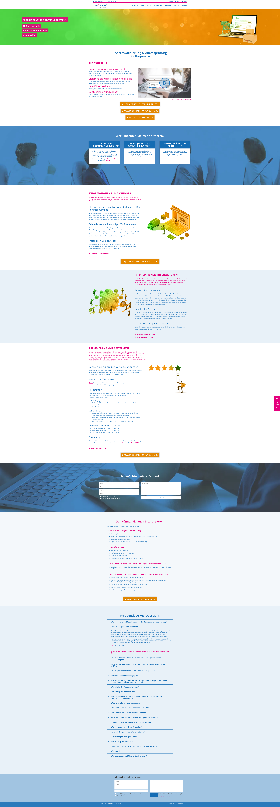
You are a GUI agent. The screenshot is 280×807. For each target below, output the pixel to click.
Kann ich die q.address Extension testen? (128, 732)
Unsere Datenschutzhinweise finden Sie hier (170, 796)
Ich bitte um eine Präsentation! (110, 498)
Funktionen (158, 6)
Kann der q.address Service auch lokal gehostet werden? (134, 717)
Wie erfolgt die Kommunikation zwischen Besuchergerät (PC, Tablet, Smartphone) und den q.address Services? (139, 681)
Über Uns (135, 6)
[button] (137, 622)
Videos (149, 6)
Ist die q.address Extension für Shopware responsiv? (133, 671)
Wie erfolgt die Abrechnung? (123, 692)
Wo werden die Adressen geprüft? (125, 676)
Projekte (176, 6)
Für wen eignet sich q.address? (124, 737)
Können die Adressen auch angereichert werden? (131, 722)
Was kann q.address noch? (122, 741)
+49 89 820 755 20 (135, 443)
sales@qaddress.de (121, 443)
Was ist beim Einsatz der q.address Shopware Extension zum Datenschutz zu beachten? (136, 697)
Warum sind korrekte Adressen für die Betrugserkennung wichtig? (139, 622)
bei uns (108, 160)
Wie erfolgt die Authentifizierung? (125, 687)
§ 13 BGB (123, 395)
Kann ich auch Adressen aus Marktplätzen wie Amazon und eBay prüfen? (138, 665)
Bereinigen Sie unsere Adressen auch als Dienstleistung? (134, 746)
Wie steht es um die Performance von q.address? (131, 708)
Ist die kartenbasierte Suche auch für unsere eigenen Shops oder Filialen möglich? (138, 658)
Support (184, 6)
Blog (142, 6)
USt (122, 425)
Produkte (168, 6)
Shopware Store (112, 159)
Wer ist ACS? (116, 751)
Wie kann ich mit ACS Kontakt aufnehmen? (129, 756)
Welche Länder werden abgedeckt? (125, 703)
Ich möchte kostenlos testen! (129, 794)
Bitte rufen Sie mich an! (108, 496)
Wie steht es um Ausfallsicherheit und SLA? (129, 713)
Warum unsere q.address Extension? (126, 727)
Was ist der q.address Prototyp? (124, 627)
